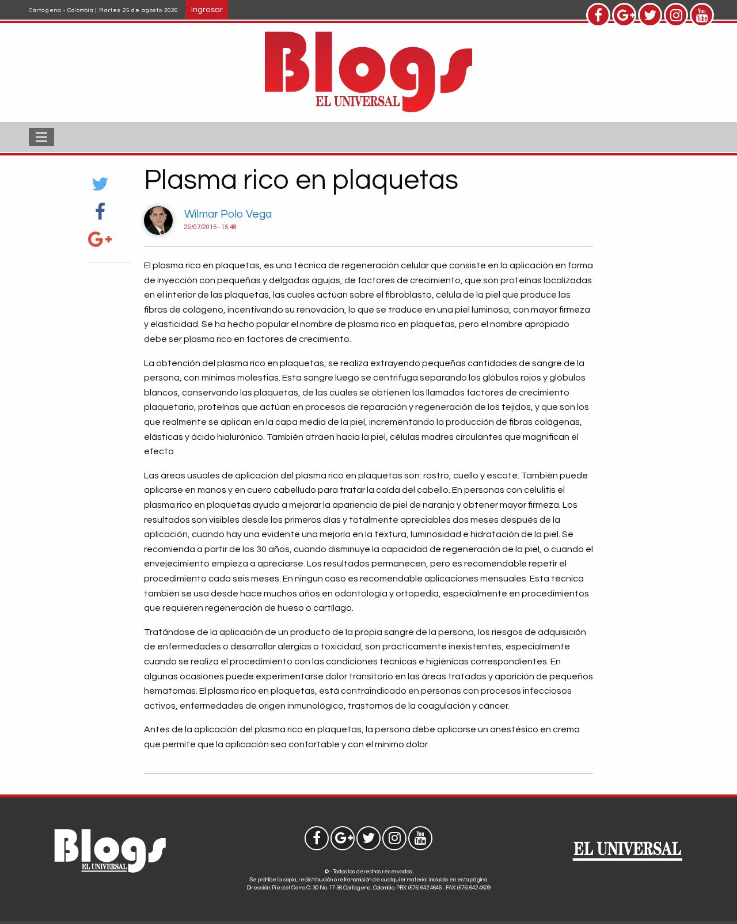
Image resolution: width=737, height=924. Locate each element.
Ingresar (207, 9)
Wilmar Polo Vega (228, 214)
